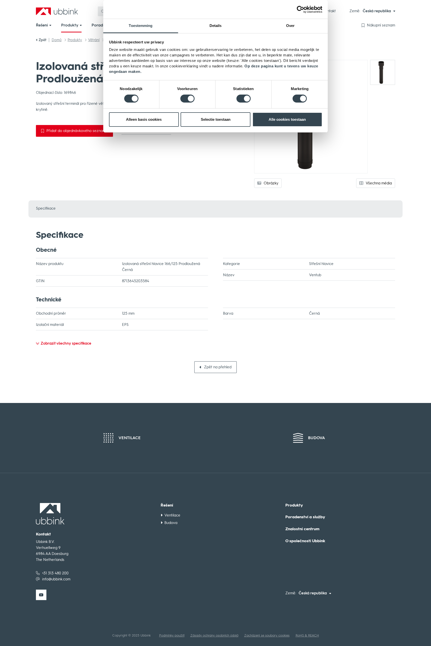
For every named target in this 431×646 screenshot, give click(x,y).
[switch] (187, 99)
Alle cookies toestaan (287, 119)
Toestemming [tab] (140, 25)
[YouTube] (41, 595)
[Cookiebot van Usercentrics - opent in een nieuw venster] (300, 9)
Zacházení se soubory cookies (267, 635)
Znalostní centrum (302, 529)
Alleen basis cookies (144, 119)
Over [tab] (290, 25)
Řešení (167, 505)
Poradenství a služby (305, 517)
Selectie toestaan (215, 119)
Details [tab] (216, 25)
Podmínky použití (172, 635)
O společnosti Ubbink (305, 541)
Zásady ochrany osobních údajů (214, 635)
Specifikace (46, 208)
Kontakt (329, 11)
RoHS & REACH (307, 635)
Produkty (294, 505)
